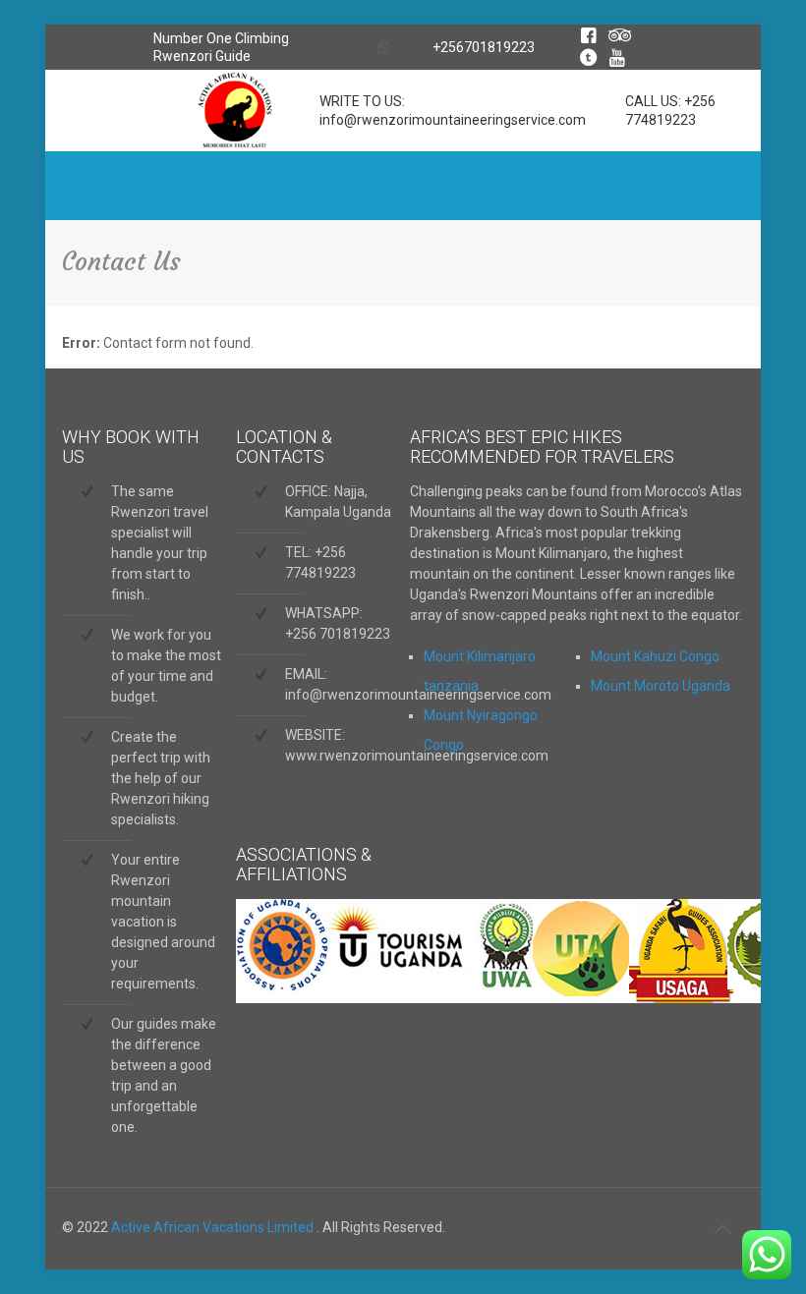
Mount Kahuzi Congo (655, 656)
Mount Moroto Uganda (660, 686)
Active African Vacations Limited (214, 1227)
